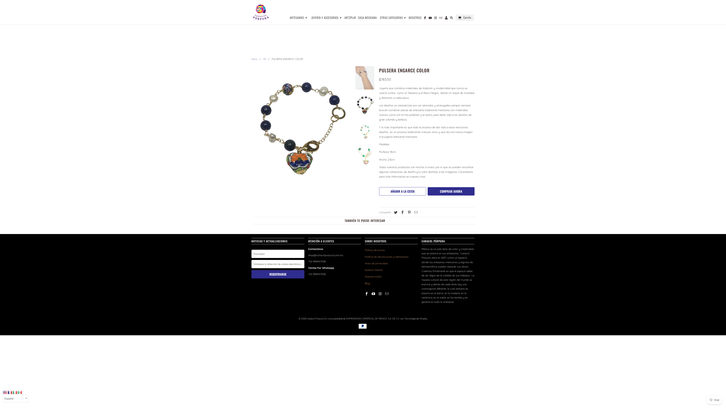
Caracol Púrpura (315, 318)
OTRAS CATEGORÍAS (393, 17)
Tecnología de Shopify (416, 318)
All (264, 58)
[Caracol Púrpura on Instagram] (381, 294)
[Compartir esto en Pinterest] (409, 212)
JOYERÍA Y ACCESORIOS (326, 17)
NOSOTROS (415, 18)
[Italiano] (15, 392)
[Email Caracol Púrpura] (387, 294)
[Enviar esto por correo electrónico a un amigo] (415, 212)
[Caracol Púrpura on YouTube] (374, 294)
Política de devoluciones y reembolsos (386, 256)
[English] (5, 392)
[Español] (20, 392)
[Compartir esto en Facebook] (402, 212)
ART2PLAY (350, 18)
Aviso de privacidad (376, 263)
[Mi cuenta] (446, 18)
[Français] (10, 392)
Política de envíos (375, 250)
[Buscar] (452, 18)
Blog (367, 283)
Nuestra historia (374, 269)
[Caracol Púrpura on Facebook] (367, 294)
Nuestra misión (373, 276)
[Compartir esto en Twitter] (395, 212)
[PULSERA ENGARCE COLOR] (301, 128)
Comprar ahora (451, 191)
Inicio (254, 58)
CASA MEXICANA (367, 18)
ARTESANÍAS (298, 17)
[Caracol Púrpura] (260, 12)
